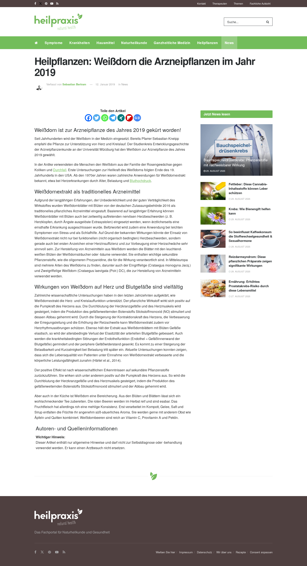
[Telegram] (113, 117)
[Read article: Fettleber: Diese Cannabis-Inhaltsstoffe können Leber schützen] (213, 191)
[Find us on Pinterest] (46, 3)
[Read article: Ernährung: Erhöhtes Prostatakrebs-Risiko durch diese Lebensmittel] (213, 288)
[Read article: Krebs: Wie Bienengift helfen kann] (213, 216)
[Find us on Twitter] (40, 3)
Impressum (186, 552)
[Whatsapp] (104, 117)
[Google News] (137, 117)
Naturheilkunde (134, 42)
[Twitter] (96, 117)
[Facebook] (88, 117)
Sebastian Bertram (74, 84)
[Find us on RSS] (57, 3)
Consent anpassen (261, 552)
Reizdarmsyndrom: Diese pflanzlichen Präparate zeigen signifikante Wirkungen (250, 261)
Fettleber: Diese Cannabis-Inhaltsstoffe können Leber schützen (248, 188)
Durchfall (59, 169)
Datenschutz (204, 552)
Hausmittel (105, 42)
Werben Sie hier (165, 552)
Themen (238, 3)
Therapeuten (219, 3)
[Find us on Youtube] (51, 3)
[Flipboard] (129, 117)
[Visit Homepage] (58, 21)
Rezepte (241, 552)
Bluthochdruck (140, 180)
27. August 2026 (240, 296)
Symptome (54, 42)
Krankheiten (79, 42)
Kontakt (201, 3)
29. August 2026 (215, 170)
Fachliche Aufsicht (260, 3)
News (229, 42)
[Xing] (121, 117)
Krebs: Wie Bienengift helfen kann (249, 211)
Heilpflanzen (207, 42)
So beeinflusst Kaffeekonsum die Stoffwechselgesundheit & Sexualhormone (250, 236)
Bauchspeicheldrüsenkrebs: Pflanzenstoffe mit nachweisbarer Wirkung (235, 162)
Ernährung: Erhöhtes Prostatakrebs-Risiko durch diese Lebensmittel (249, 286)
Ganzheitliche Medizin (172, 42)
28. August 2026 (240, 246)
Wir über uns (224, 552)
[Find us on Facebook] (35, 3)
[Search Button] (268, 22)
